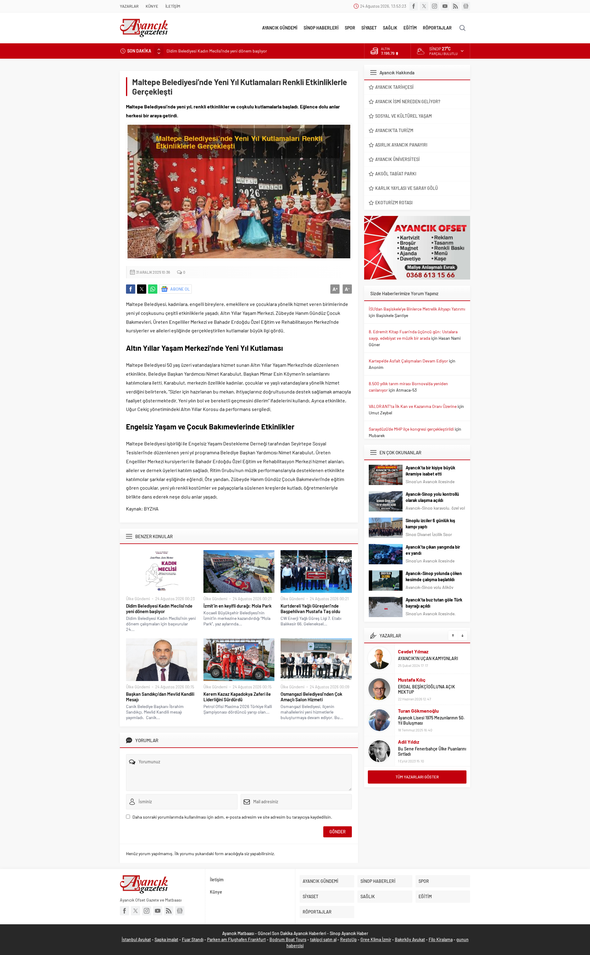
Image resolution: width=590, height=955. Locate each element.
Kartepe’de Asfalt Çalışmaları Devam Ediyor (408, 360)
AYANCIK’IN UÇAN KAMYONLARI (428, 658)
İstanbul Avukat (136, 939)
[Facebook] (413, 6)
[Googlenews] (466, 6)
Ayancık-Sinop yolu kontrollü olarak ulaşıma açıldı (432, 497)
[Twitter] (424, 6)
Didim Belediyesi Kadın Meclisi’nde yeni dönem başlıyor (217, 50)
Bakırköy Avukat (410, 939)
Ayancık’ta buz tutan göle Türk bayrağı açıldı (434, 603)
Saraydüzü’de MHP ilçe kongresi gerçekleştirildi (411, 429)
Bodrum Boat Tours (287, 939)
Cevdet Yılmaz (413, 651)
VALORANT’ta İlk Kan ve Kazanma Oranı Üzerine (413, 406)
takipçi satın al (323, 939)
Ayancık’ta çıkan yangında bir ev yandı (433, 550)
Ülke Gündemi (138, 598)
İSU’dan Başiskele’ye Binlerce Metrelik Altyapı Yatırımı (417, 308)
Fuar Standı (192, 939)
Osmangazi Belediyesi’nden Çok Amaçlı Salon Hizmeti (311, 696)
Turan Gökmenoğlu (418, 711)
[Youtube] (445, 6)
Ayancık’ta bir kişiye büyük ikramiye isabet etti (430, 470)
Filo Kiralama (441, 939)
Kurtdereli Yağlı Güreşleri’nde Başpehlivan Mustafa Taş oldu (310, 608)
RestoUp (348, 939)
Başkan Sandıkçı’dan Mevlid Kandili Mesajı (160, 696)
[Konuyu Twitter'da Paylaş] (141, 289)
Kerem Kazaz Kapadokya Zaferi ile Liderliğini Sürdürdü (237, 696)
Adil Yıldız (408, 742)
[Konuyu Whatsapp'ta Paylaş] (152, 289)
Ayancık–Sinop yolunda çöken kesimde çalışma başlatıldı (434, 576)
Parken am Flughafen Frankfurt (236, 939)
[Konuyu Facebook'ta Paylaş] (130, 289)
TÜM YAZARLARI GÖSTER (417, 776)
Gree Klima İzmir (375, 939)
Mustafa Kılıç (412, 680)
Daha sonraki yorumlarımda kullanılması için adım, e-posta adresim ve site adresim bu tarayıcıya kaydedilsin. (232, 817)
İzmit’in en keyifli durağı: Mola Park (237, 606)
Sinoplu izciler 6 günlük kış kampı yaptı (430, 523)
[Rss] (455, 6)
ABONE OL (180, 289)
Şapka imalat (166, 939)
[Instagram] (434, 6)
